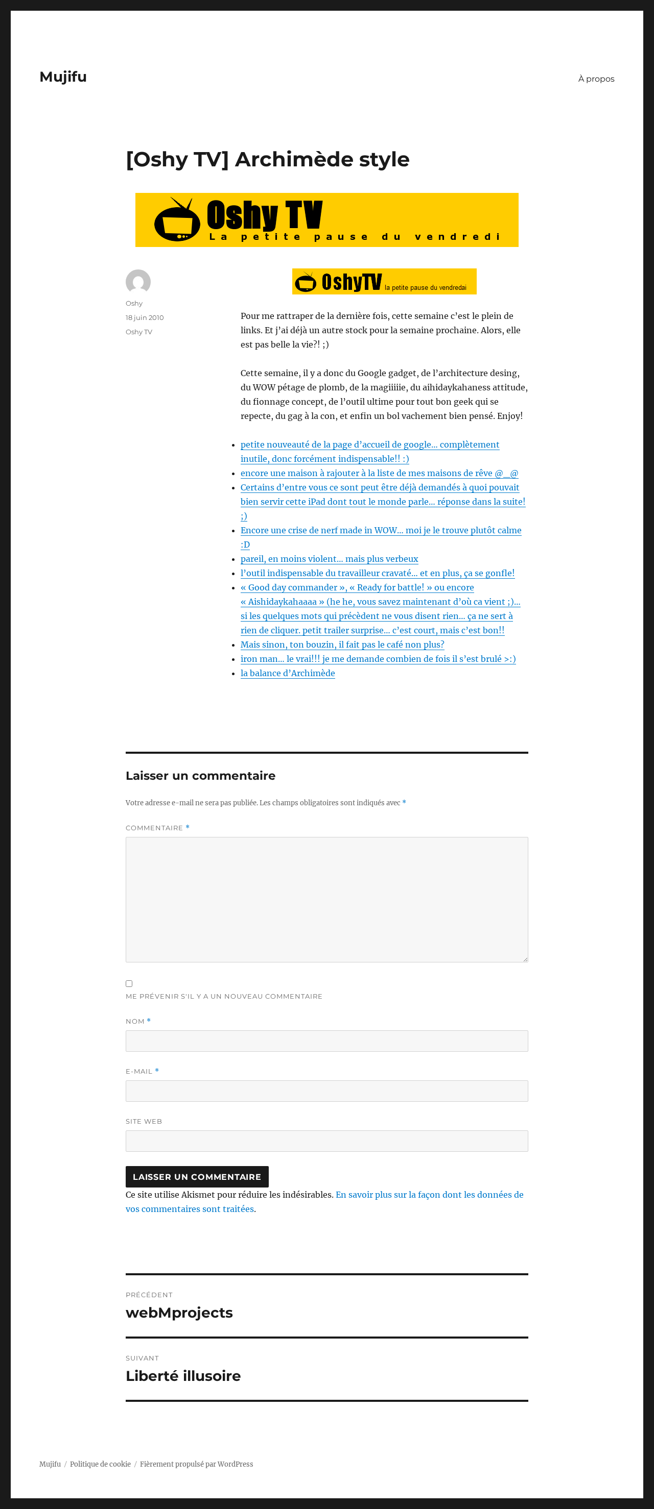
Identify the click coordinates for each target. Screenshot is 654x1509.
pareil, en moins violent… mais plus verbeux (329, 559)
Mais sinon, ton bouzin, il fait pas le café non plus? (343, 644)
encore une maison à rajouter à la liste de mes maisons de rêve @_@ (380, 473)
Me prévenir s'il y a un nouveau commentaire (224, 996)
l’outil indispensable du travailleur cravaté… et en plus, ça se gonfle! (378, 573)
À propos (596, 79)
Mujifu (63, 76)
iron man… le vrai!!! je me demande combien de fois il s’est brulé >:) (378, 659)
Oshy (134, 303)
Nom (138, 1021)
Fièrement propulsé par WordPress (196, 1464)
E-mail (142, 1071)
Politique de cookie (100, 1464)
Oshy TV (139, 332)
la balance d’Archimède (288, 673)
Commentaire (158, 828)
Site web (144, 1121)
